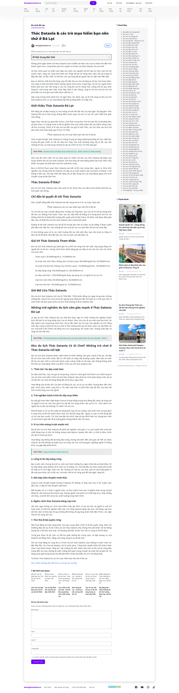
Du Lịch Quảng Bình (130, 145)
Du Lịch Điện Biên (129, 84)
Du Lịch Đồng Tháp (129, 88)
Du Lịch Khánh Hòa (129, 108)
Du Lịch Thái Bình (129, 164)
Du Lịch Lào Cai (128, 121)
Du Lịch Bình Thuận (130, 60)
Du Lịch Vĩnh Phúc (129, 186)
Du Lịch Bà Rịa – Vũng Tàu (132, 41)
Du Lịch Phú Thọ (128, 140)
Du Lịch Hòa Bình (129, 106)
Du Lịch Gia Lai (128, 91)
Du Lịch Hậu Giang (129, 104)
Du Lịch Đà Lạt (128, 75)
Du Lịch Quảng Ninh (130, 151)
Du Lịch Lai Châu (129, 114)
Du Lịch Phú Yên (128, 143)
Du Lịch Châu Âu (128, 71)
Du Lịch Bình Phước (130, 58)
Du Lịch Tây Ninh (129, 162)
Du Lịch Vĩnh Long (129, 184)
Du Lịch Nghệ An (129, 134)
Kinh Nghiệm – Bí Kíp (130, 190)
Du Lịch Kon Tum (129, 112)
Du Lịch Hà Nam (128, 95)
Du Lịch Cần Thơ (128, 65)
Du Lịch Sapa (127, 156)
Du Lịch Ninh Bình (129, 136)
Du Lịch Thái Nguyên (130, 166)
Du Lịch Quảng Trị (129, 153)
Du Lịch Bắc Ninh (129, 49)
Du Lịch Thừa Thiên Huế (131, 171)
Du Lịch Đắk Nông (129, 82)
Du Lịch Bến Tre (128, 52)
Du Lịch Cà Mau (128, 62)
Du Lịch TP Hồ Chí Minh (131, 175)
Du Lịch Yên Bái (128, 188)
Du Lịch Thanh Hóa (129, 169)
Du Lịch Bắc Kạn (128, 45)
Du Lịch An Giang (129, 36)
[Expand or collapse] (109, 57)
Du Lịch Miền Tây (129, 127)
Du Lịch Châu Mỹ (129, 73)
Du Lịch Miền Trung (130, 130)
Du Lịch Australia (129, 39)
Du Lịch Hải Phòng (129, 101)
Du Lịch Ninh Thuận (130, 138)
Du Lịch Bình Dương (130, 56)
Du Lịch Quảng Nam (130, 147)
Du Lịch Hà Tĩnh (128, 99)
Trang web (35, 648)
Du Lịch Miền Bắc (129, 125)
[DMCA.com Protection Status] (114, 687)
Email (33, 640)
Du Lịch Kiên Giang (129, 110)
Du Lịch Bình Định (129, 54)
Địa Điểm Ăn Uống (129, 32)
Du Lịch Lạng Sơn (129, 119)
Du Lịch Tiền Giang (129, 173)
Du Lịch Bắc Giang (129, 43)
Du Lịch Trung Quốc (130, 179)
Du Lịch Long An (128, 123)
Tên (33, 632)
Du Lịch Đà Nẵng (129, 78)
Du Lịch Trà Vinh (128, 177)
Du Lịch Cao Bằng (129, 67)
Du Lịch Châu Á (128, 69)
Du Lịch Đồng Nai (129, 86)
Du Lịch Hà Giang (129, 93)
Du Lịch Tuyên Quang (130, 182)
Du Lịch (125, 34)
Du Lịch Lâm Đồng (129, 117)
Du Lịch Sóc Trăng (129, 158)
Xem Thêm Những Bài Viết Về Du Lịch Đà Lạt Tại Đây (54, 563)
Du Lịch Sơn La (128, 160)
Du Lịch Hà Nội (128, 97)
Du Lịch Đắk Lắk (128, 80)
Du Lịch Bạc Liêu (128, 47)
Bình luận (35, 610)
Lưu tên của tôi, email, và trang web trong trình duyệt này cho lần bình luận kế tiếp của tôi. (65, 657)
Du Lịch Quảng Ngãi (130, 149)
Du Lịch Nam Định (129, 132)
